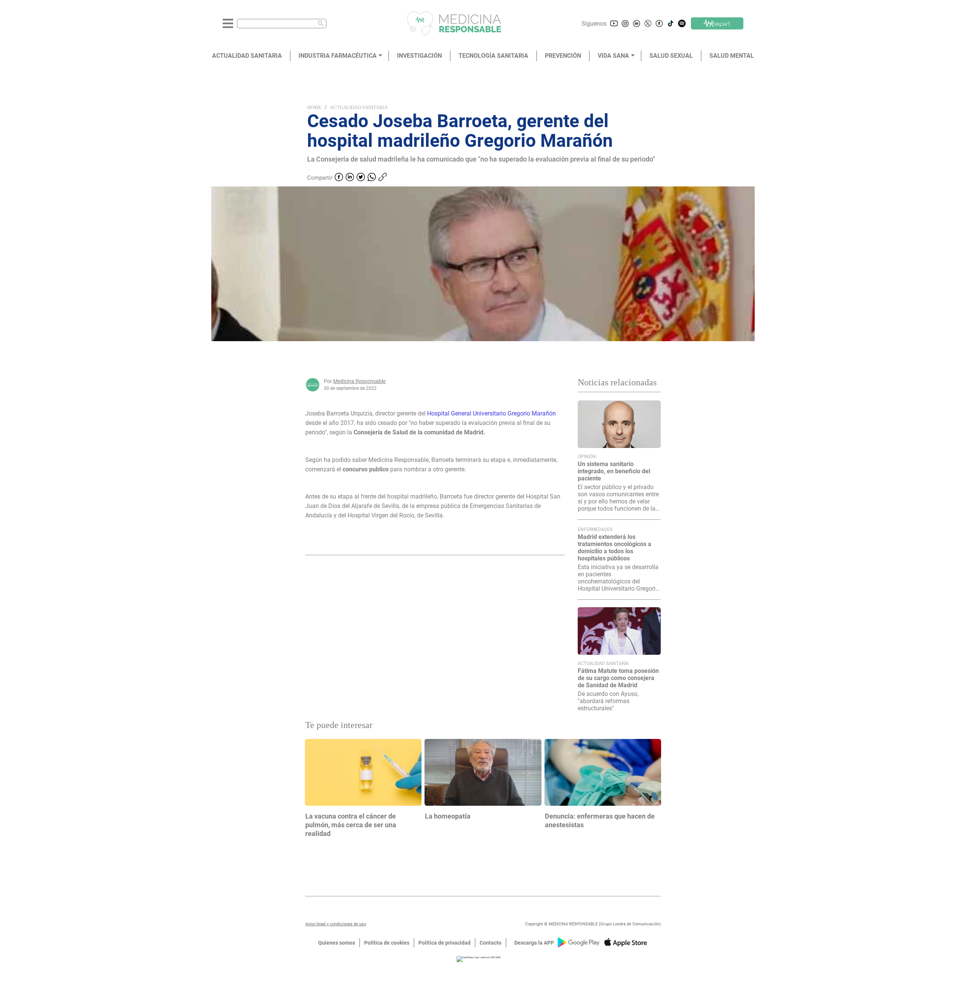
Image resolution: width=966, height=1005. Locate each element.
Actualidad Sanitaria (359, 107)
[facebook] (338, 178)
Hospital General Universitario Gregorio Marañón (491, 413)
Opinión (587, 456)
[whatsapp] (371, 178)
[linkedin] (349, 178)
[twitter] (360, 178)
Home (314, 107)
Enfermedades (595, 529)
